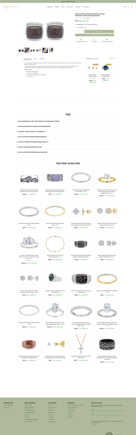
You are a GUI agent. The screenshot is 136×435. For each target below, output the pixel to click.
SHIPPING (42, 58)
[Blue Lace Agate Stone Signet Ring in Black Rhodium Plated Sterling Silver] (55, 177)
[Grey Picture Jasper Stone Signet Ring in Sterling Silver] (81, 278)
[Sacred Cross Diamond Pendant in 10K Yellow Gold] (81, 344)
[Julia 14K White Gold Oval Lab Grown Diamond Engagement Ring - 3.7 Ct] (55, 310)
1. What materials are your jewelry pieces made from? (38, 121)
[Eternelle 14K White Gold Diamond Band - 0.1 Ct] (29, 310)
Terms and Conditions (8, 405)
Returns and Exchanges (29, 412)
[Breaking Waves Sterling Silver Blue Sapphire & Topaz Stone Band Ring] (29, 177)
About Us (50, 405)
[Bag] (131, 7)
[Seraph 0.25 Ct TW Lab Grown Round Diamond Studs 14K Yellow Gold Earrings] (55, 344)
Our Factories (51, 417)
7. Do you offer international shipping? (32, 152)
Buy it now (94, 35)
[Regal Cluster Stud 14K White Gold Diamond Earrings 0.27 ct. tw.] (107, 243)
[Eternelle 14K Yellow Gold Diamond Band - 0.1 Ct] (55, 211)
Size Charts (27, 414)
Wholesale (70, 417)
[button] (50, 7)
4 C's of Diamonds (28, 421)
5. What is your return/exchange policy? (33, 142)
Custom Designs (71, 410)
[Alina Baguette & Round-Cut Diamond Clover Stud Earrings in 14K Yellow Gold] (81, 211)
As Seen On (50, 414)
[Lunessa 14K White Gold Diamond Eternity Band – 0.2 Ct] (81, 177)
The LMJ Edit (50, 410)
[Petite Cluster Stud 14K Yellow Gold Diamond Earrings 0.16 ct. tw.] (93, 68)
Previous (18, 30)
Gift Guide (70, 412)
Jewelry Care (27, 417)
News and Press (51, 412)
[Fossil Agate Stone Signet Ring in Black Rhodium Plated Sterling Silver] (81, 243)
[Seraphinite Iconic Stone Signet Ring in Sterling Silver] (55, 278)
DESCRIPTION (27, 58)
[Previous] (4, 1)
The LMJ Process (51, 407)
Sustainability (51, 419)
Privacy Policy (6, 407)
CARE (35, 58)
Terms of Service (95, 422)
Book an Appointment (72, 407)
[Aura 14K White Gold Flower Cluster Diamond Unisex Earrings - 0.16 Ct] (29, 278)
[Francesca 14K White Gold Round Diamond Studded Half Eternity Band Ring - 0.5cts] (81, 310)
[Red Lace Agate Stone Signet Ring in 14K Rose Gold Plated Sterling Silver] (29, 344)
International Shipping (29, 410)
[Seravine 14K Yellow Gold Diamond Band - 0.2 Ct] (107, 278)
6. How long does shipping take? (29, 147)
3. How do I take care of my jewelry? (31, 131)
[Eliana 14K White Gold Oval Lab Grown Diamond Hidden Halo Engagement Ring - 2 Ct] (107, 310)
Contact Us (70, 414)
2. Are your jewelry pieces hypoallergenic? (34, 126)
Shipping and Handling (29, 407)
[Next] (131, 1)
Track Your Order (28, 405)
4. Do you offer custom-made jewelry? (32, 137)
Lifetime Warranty (52, 421)
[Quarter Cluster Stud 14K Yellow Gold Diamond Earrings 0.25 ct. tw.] (107, 211)
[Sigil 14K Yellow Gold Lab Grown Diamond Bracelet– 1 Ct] (55, 243)
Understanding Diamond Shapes (31, 419)
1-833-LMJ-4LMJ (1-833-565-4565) (76, 405)
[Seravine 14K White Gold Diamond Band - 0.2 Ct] (29, 211)
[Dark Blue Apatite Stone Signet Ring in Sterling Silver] (106, 68)
